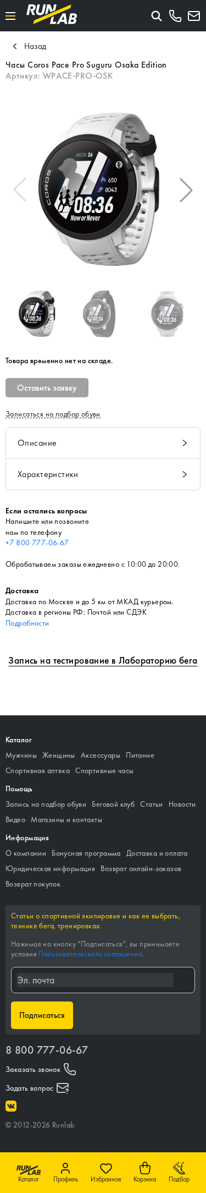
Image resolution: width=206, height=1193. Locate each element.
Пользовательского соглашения (90, 954)
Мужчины (21, 755)
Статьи (151, 804)
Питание (140, 755)
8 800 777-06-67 (46, 1050)
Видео (15, 819)
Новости (182, 804)
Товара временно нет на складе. (59, 360)
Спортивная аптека (37, 770)
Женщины (58, 755)
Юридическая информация (50, 868)
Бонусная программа (86, 853)
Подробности (27, 623)
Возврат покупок (32, 884)
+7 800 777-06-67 (37, 543)
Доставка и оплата (157, 853)
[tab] (103, 443)
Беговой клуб (113, 804)
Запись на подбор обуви (45, 804)
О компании (25, 853)
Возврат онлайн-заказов (141, 868)
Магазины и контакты (66, 819)
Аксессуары (100, 755)
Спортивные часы (104, 770)
